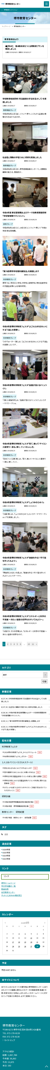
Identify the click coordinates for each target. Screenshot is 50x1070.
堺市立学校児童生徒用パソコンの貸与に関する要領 (25, 776)
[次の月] (44, 922)
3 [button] (10, 644)
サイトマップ (9, 1040)
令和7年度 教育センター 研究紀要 (20, 817)
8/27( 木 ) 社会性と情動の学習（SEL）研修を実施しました (21, 707)
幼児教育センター (8, 892)
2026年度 (6, 849)
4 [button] (14, 644)
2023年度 (6, 858)
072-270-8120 (13, 1033)
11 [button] (33, 644)
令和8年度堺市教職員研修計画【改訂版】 (21, 802)
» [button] (36, 644)
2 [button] (7, 644)
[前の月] (5, 922)
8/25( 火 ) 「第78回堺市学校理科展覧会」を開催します (20, 721)
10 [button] (29, 644)
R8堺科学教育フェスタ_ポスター (18, 756)
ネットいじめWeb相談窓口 (11, 895)
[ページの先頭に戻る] (46, 1066)
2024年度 (6, 855)
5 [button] (17, 644)
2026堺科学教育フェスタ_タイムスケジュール (22, 752)
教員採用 (4, 889)
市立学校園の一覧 (8, 886)
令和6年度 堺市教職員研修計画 (18, 806)
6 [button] (20, 644)
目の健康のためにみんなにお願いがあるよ (21, 772)
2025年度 (6, 852)
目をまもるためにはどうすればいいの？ (20, 768)
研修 (6, 834)
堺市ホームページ (8, 883)
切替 (44, 681)
